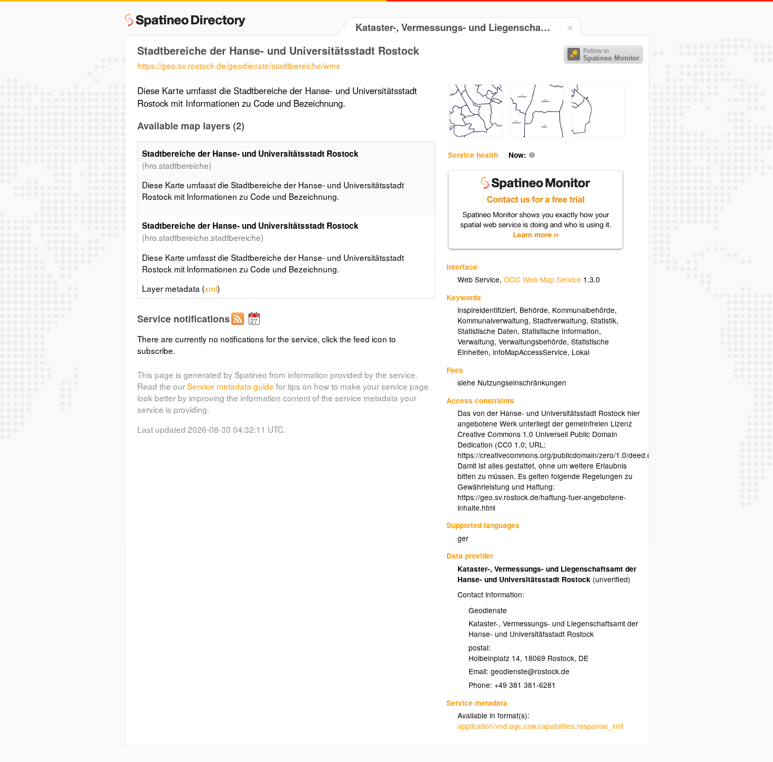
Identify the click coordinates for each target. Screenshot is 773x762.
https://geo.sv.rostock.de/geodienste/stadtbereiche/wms (238, 65)
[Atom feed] (239, 327)
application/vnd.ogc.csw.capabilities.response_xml (540, 725)
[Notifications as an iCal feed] (255, 327)
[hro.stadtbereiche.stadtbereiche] (476, 134)
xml (211, 288)
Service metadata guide (230, 386)
